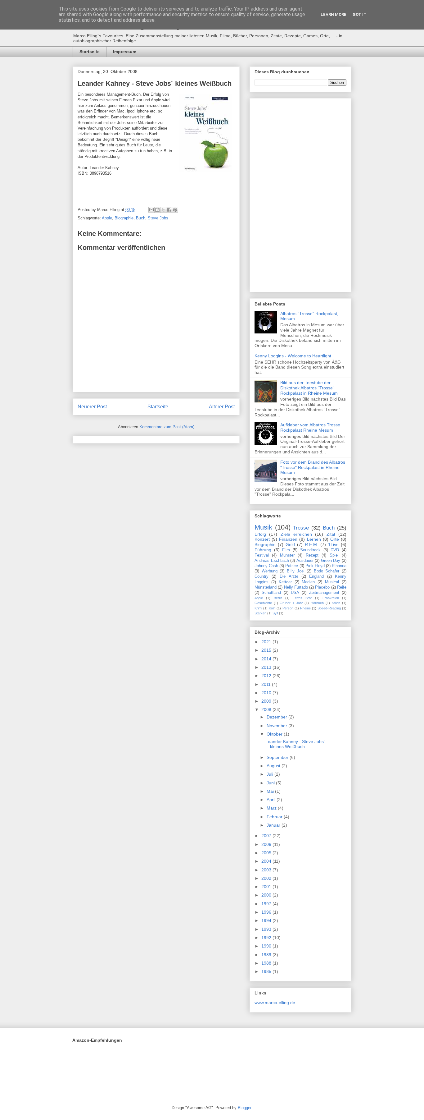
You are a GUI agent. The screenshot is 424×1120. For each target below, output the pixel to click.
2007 (267, 835)
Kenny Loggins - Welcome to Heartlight (293, 355)
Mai (271, 791)
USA (295, 592)
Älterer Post (222, 406)
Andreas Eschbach (272, 560)
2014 (267, 658)
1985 (267, 971)
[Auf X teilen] (163, 210)
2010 (267, 692)
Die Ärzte (289, 576)
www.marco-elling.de (275, 1002)
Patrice (291, 566)
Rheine (305, 608)
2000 (267, 895)
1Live (333, 544)
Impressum (124, 51)
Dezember (277, 716)
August (274, 765)
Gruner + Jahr (291, 603)
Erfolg (260, 534)
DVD (335, 550)
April (272, 799)
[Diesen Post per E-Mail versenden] (151, 210)
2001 (267, 886)
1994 (267, 920)
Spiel (334, 555)
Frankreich (331, 598)
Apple (107, 218)
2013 (267, 667)
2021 (267, 641)
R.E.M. (311, 544)
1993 (267, 929)
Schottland (271, 592)
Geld (290, 544)
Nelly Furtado (296, 587)
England (316, 576)
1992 (267, 937)
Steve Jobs (158, 218)
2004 (267, 861)
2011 (266, 684)
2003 (267, 869)
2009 (267, 701)
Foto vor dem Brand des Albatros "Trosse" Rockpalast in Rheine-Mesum (312, 467)
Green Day (331, 560)
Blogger (244, 1107)
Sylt (275, 613)
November (277, 725)
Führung (263, 549)
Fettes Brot (302, 598)
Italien (336, 603)
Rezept (312, 555)
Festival (262, 555)
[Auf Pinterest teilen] (175, 210)
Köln (272, 608)
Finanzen (288, 539)
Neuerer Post (92, 406)
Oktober (275, 734)
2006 (267, 844)
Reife (341, 587)
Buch (140, 218)
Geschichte (263, 603)
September (278, 757)
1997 (267, 903)
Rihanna (339, 566)
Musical (332, 582)
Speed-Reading (329, 608)
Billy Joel (295, 571)
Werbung (269, 571)
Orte (334, 539)
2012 (267, 675)
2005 (267, 852)
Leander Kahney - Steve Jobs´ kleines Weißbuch (155, 83)
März (272, 808)
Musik (263, 527)
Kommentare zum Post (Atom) (166, 427)
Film (286, 550)
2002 (267, 878)
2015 (267, 650)
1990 (267, 945)
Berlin (278, 598)
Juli (270, 774)
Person (287, 608)
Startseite (89, 51)
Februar (275, 816)
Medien (308, 582)
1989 (267, 954)
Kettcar (285, 582)
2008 (267, 709)
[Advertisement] (300, 194)
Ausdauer (304, 560)
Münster (287, 555)
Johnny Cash (266, 566)
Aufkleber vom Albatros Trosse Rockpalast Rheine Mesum (310, 427)
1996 (267, 912)
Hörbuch (317, 603)
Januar (274, 825)
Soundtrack (310, 550)
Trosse (301, 528)
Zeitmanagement (324, 592)
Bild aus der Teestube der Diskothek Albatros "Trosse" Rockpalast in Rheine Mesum (309, 388)
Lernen (314, 539)
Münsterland (266, 587)
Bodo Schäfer (327, 571)
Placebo (322, 587)
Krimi (258, 608)
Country (261, 576)
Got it (360, 14)
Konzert (262, 539)
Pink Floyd (315, 566)
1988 (267, 963)
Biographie (124, 218)
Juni (271, 782)
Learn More (333, 14)
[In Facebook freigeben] (169, 210)
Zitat (331, 534)
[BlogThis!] (157, 210)
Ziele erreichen (296, 534)
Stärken (260, 613)
